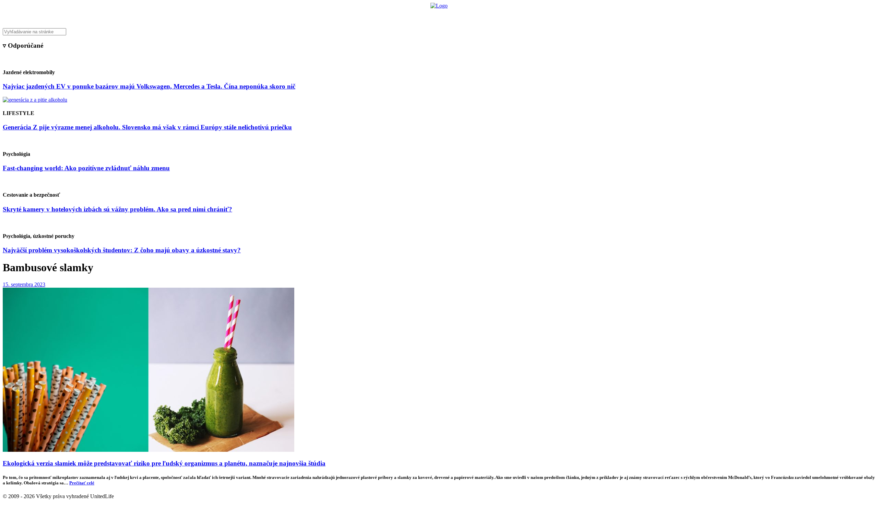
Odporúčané (512, 15)
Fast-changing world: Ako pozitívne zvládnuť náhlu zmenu (86, 168)
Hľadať (538, 15)
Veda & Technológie (353, 15)
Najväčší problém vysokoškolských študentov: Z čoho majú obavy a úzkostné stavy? (122, 250)
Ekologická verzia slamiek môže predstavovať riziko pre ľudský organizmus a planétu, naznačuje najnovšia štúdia (164, 463)
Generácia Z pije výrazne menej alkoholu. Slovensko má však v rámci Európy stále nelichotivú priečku (147, 127)
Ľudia (466, 15)
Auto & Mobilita (437, 15)
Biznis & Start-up (397, 15)
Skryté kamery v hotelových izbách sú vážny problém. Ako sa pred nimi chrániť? (117, 209)
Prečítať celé (81, 482)
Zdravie (486, 15)
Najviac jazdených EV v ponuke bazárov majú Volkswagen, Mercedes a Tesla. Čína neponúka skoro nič (149, 86)
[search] (439, 31)
